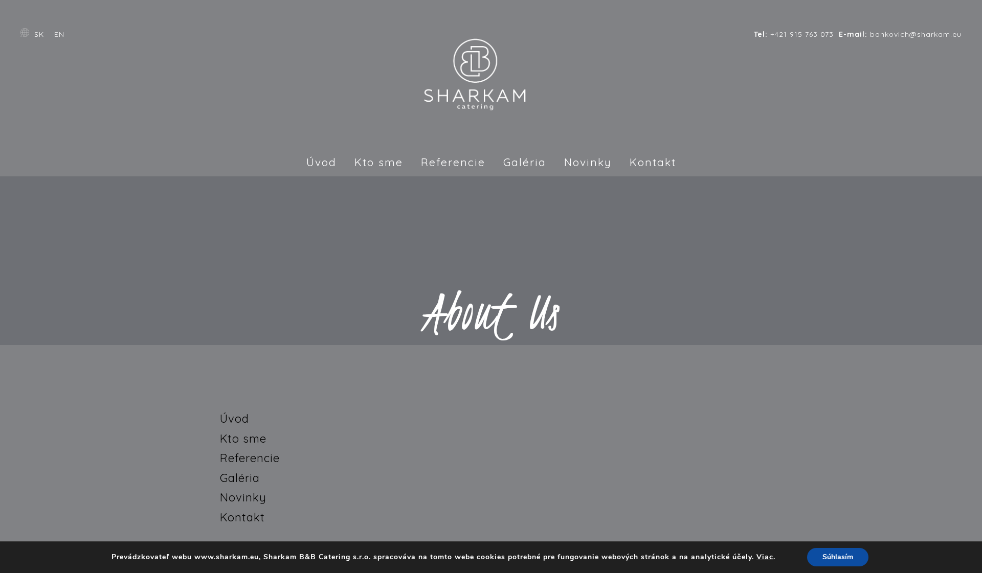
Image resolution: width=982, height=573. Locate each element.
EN (59, 34)
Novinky (588, 162)
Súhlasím (837, 557)
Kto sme (378, 162)
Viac (764, 557)
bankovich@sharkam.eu (900, 34)
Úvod (321, 162)
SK (39, 34)
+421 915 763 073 (794, 34)
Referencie (453, 162)
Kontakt (653, 162)
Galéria (524, 162)
